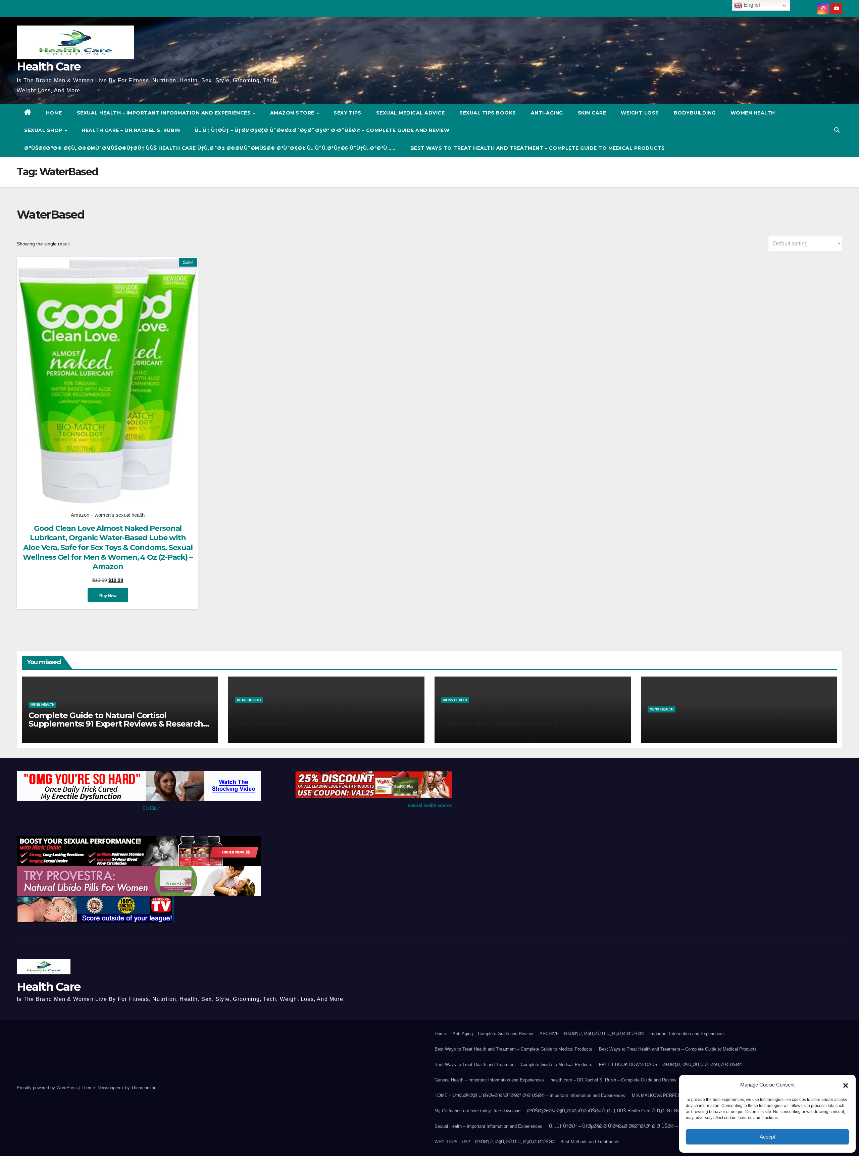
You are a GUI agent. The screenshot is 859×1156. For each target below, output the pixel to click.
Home (440, 1033)
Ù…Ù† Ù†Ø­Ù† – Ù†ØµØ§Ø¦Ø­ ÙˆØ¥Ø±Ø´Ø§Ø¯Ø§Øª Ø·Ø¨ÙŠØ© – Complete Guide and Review (322, 130)
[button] (845, 1084)
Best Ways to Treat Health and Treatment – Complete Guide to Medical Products (537, 148)
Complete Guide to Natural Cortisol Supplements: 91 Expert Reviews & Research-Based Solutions (117, 723)
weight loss (640, 113)
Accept (767, 1137)
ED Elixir (151, 808)
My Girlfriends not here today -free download (477, 1110)
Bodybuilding (695, 113)
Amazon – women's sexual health (108, 515)
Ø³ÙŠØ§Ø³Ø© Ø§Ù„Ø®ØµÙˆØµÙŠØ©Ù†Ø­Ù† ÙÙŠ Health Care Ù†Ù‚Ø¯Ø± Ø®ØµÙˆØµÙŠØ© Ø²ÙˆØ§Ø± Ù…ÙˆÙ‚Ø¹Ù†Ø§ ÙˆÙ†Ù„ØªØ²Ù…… (210, 148)
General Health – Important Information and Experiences (489, 1079)
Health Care (48, 66)
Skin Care (592, 113)
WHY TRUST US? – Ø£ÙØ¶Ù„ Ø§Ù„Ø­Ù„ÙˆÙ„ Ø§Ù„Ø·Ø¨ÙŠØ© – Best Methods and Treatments (527, 1141)
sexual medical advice (410, 113)
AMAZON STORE (293, 113)
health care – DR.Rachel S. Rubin (131, 130)
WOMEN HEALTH (752, 113)
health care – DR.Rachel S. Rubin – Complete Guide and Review (613, 1079)
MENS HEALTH (42, 704)
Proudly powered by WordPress (48, 1087)
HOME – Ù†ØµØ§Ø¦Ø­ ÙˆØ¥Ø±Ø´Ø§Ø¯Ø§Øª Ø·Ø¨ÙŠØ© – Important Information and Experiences (530, 1095)
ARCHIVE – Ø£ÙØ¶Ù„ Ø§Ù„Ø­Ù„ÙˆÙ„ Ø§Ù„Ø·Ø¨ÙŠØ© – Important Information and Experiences (632, 1033)
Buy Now (107, 596)
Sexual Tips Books (487, 113)
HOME (54, 113)
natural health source (430, 805)
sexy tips (347, 113)
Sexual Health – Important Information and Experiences (164, 113)
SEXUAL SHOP (44, 130)
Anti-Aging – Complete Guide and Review (493, 1033)
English (752, 5)
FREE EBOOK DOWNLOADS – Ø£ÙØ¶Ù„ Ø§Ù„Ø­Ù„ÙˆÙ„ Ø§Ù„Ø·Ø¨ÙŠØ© (671, 1064)
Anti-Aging (547, 113)
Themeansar (143, 1087)
